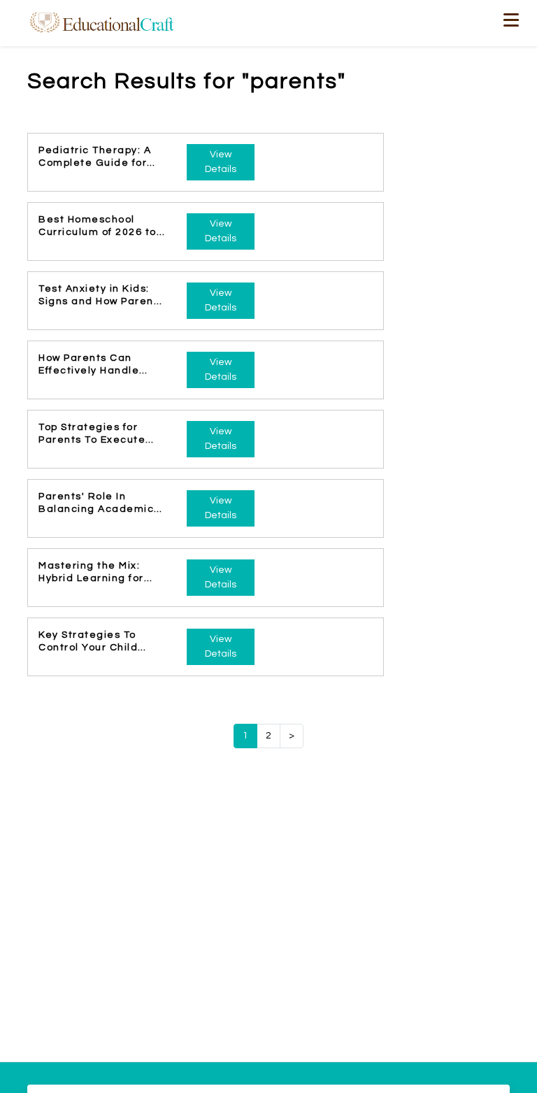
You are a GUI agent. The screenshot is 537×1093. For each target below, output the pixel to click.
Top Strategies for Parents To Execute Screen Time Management (91, 434)
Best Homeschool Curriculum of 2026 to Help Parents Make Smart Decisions (97, 226)
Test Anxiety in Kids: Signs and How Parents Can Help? (101, 296)
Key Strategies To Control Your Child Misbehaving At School (100, 642)
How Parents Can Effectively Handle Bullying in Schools (89, 365)
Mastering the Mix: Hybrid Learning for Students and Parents (98, 573)
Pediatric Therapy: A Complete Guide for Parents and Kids (94, 157)
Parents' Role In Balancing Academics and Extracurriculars (99, 503)
